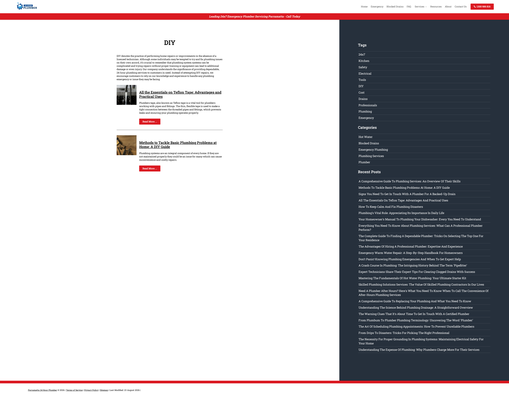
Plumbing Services (371, 156)
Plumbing (365, 111)
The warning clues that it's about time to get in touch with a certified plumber (414, 314)
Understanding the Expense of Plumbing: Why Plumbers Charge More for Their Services (419, 350)
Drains (363, 99)
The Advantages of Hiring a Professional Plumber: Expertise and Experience (411, 246)
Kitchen (364, 61)
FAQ (409, 6)
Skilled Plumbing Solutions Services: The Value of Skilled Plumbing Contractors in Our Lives (421, 284)
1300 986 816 (483, 6)
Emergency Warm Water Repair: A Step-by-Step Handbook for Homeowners (411, 253)
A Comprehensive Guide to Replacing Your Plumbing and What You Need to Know (415, 301)
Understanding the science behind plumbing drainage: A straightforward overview (416, 307)
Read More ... (149, 121)
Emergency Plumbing (373, 149)
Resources (436, 6)
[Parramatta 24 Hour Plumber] (26, 10)
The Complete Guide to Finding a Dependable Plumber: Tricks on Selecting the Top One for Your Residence (421, 238)
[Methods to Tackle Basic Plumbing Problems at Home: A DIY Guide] (127, 154)
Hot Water (365, 137)
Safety (363, 67)
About (448, 6)
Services (419, 6)
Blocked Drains (395, 6)
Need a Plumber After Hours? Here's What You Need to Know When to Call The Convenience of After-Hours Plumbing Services (423, 293)
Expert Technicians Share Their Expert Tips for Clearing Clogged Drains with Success (417, 272)
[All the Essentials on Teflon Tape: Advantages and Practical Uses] (127, 103)
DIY (361, 86)
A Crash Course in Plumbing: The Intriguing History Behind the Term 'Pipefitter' (413, 265)
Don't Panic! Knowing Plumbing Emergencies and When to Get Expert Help (410, 259)
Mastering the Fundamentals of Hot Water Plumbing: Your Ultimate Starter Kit (412, 278)
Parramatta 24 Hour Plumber (42, 390)
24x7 (362, 54)
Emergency (377, 6)
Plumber (364, 162)
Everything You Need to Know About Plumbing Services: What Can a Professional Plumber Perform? (420, 228)
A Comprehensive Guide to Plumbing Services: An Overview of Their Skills (409, 181)
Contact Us (461, 6)
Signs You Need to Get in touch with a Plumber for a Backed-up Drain (407, 194)
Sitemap (104, 390)
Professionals (368, 105)
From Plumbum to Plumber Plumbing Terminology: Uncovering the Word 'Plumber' (416, 320)
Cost (362, 92)
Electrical (365, 73)
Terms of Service (74, 390)
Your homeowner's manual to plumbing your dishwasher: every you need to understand (420, 219)
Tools (362, 80)
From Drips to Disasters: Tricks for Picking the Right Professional (404, 333)
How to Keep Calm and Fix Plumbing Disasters (391, 207)
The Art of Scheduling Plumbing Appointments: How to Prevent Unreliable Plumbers (416, 326)
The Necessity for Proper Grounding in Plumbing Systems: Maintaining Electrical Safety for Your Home (421, 341)
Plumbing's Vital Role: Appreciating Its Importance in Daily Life (401, 213)
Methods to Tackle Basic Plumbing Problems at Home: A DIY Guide (178, 144)
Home (364, 6)
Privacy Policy (91, 390)
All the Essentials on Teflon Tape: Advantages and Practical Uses (180, 94)
